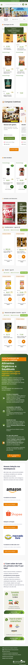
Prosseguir (14, 32)
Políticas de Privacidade (13, 31)
